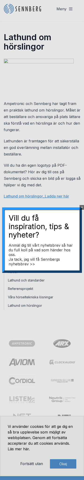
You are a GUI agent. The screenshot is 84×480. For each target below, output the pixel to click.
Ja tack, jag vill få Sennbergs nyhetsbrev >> (34, 261)
